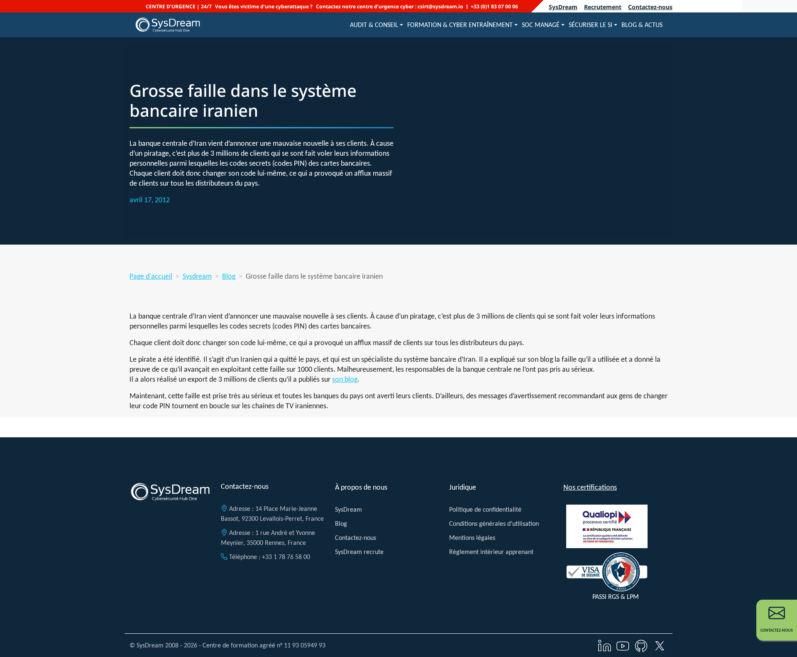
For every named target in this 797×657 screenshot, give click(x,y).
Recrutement (602, 7)
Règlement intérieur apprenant (491, 552)
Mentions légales (472, 538)
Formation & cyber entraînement (460, 25)
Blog (228, 276)
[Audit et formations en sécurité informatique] (167, 25)
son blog (344, 379)
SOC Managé (541, 25)
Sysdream (197, 276)
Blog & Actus (642, 25)
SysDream (563, 7)
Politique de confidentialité (485, 509)
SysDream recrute (359, 552)
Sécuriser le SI (590, 25)
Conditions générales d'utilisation (494, 523)
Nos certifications (590, 487)
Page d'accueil (151, 276)
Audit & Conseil (374, 25)
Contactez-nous (650, 7)
